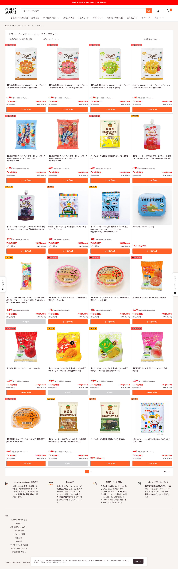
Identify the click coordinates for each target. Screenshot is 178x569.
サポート (157, 18)
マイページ (146, 18)
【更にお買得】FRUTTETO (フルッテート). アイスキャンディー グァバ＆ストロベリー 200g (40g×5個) (68, 86)
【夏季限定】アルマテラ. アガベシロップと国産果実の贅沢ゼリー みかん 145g (25, 440)
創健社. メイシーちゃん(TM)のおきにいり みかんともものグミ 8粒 (151, 440)
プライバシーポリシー (18, 548)
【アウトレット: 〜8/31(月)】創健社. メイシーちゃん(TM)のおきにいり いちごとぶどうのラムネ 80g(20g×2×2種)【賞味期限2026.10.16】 (109, 229)
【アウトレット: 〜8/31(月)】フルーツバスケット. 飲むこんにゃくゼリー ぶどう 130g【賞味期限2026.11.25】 (25, 228)
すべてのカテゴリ (50, 18)
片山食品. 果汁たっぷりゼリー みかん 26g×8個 (149, 297)
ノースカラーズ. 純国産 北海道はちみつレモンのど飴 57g (109, 157)
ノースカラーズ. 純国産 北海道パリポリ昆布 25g (107, 439)
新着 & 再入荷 (68, 18)
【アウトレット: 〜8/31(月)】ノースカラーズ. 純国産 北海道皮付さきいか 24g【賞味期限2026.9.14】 (67, 440)
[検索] (149, 10)
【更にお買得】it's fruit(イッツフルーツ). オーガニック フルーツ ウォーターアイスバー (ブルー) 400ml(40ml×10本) (25, 158)
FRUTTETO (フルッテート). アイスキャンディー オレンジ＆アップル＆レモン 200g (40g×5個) (151, 86)
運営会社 (18, 538)
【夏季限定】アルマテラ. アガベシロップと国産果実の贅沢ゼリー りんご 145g (109, 299)
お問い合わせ (19, 531)
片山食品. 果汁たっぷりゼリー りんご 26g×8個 (23, 368)
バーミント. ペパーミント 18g (143, 227)
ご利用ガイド (132, 18)
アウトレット (98, 18)
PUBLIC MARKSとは (115, 18)
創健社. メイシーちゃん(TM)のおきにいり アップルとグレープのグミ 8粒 (67, 228)
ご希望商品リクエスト (18, 527)
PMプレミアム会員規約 (19, 545)
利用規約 (18, 541)
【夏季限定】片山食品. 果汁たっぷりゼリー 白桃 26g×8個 (149, 369)
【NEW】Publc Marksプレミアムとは (24, 18)
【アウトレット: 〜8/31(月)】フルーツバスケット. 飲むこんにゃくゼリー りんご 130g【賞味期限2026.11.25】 (151, 157)
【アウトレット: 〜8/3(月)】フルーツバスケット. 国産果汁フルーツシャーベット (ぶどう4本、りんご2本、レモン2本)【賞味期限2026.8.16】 (25, 300)
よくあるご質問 (19, 534)
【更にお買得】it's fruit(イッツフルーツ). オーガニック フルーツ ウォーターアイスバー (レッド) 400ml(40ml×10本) (67, 158)
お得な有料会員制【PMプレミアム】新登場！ (89, 2)
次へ (165, 472)
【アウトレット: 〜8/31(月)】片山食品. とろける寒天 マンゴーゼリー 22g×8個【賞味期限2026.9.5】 (67, 369)
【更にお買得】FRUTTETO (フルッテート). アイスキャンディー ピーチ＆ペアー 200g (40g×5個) (110, 86)
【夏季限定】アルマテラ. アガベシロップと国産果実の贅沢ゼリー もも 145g (67, 299)
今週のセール (83, 18)
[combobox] (84, 10)
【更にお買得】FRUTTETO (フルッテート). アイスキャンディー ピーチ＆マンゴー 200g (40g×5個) (26, 86)
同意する (138, 561)
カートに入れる (25, 109)
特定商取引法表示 (19, 552)
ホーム (7, 26)
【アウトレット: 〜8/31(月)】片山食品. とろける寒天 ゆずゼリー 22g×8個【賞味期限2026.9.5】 (109, 369)
